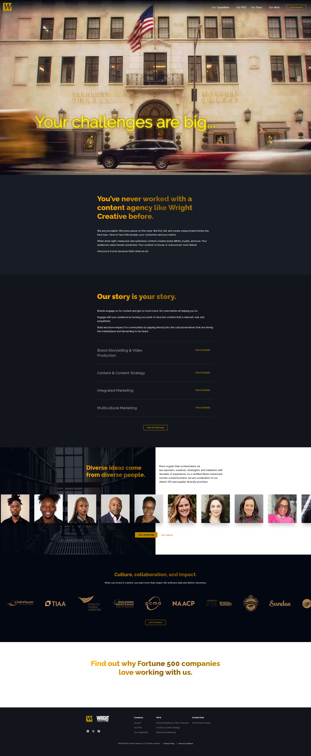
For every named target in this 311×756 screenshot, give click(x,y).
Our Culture (167, 535)
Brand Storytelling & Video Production (169, 722)
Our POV (241, 7)
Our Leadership (146, 535)
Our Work (274, 7)
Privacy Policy (169, 743)
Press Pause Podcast (201, 722)
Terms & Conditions (185, 743)
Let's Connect (296, 7)
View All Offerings (155, 427)
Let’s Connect (155, 622)
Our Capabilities (140, 732)
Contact (137, 722)
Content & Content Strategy (168, 727)
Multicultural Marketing (166, 732)
